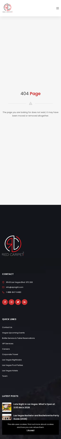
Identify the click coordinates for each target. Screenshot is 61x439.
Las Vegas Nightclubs (12, 359)
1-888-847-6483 (13, 292)
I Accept (30, 430)
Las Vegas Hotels (10, 370)
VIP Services (7, 343)
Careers (6, 349)
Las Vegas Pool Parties (12, 365)
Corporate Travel (10, 354)
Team (5, 376)
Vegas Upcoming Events (13, 332)
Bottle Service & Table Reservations (18, 338)
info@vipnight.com (14, 287)
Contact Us (7, 327)
